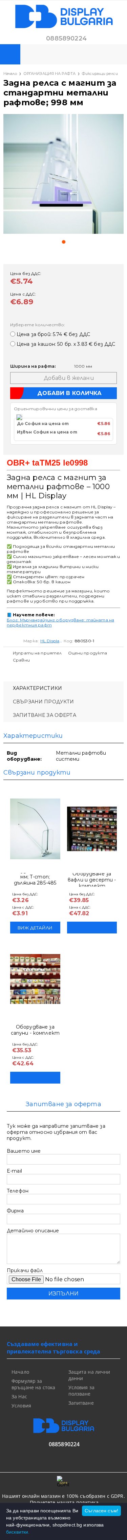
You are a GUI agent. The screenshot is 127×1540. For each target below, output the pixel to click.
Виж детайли (35, 927)
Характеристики (37, 688)
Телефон (17, 1191)
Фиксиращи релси (100, 73)
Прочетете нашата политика (64, 1502)
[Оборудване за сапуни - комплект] (35, 979)
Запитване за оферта (44, 715)
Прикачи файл (25, 1270)
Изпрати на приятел (37, 652)
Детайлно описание (33, 1231)
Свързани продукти (43, 702)
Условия (21, 1405)
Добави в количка (92, 927)
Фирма (15, 1211)
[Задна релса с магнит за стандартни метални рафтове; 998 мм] (63, 174)
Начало (10, 73)
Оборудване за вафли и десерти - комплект (92, 880)
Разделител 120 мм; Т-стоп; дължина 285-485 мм (35, 880)
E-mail (14, 1171)
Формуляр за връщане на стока (33, 1384)
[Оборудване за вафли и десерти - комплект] (92, 829)
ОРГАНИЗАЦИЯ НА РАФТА (49, 73)
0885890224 (66, 38)
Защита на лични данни (89, 1375)
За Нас (19, 1396)
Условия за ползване (81, 1390)
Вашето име (24, 1151)
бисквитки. (17, 1532)
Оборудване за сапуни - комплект (35, 1030)
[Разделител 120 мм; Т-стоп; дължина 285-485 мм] (35, 829)
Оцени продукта (87, 652)
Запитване (81, 1403)
